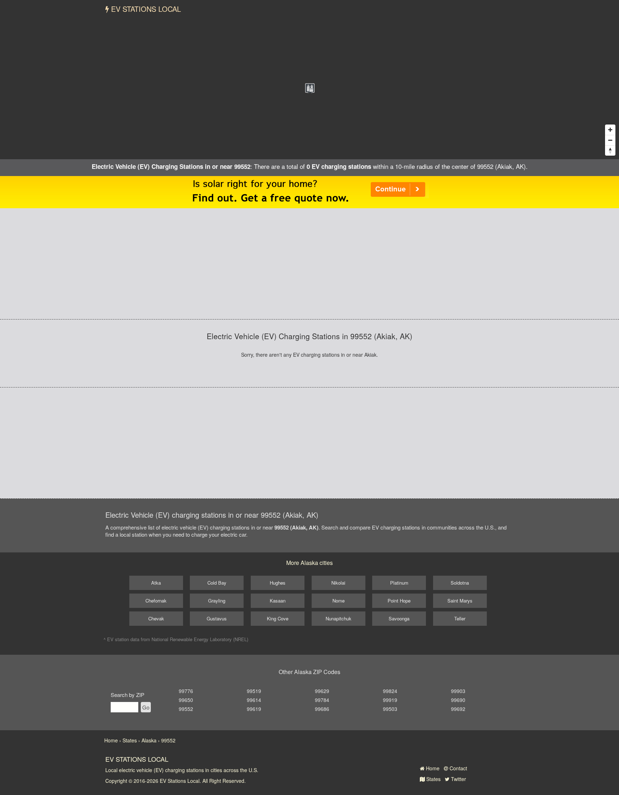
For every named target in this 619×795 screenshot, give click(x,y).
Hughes (277, 582)
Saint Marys (459, 600)
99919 (390, 699)
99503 (390, 708)
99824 (390, 690)
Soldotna (460, 582)
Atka (156, 582)
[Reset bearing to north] (610, 150)
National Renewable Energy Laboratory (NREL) (200, 639)
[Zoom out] (610, 140)
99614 (254, 699)
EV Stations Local (145, 9)
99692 (458, 708)
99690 (458, 699)
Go (145, 707)
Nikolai (338, 582)
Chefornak (156, 600)
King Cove (277, 618)
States (433, 778)
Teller (459, 618)
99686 (322, 708)
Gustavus (217, 618)
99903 (458, 690)
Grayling (216, 600)
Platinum (399, 582)
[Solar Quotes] (309, 191)
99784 (322, 699)
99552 (186, 708)
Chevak (156, 618)
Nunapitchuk (338, 618)
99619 (254, 708)
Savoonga (399, 618)
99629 (322, 690)
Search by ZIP (127, 694)
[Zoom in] (610, 130)
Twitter (458, 778)
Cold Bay (216, 582)
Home (432, 768)
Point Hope (399, 600)
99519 (254, 690)
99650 (186, 699)
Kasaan (277, 600)
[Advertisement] (309, 264)
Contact (457, 768)
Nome (338, 600)
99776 (186, 690)
